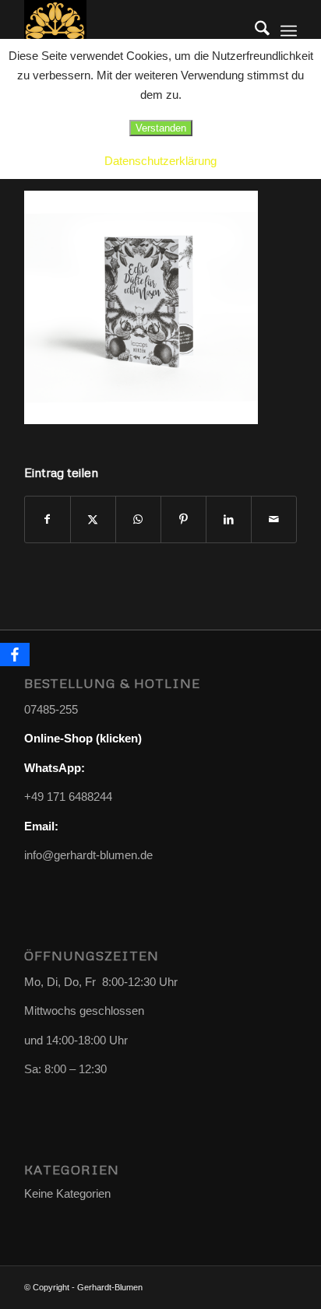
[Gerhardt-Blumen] (133, 31)
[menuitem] (254, 31)
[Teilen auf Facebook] (47, 519)
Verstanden (161, 128)
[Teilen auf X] (93, 519)
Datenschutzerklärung (160, 160)
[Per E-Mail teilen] (274, 519)
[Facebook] (15, 654)
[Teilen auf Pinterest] (183, 519)
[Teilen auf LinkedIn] (228, 519)
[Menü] (288, 31)
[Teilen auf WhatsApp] (138, 519)
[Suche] (254, 31)
